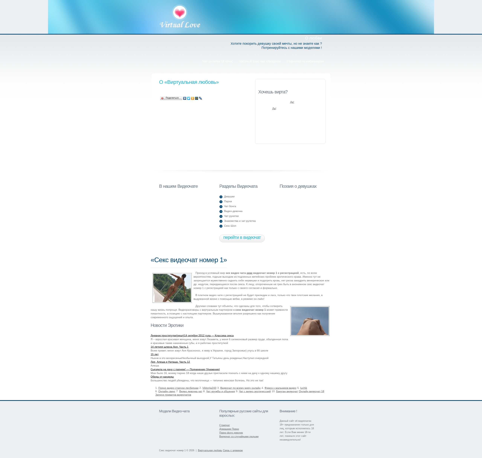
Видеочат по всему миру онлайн (240, 387)
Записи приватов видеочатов (173, 394)
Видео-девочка (233, 211)
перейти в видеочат (242, 237)
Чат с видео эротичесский (255, 391)
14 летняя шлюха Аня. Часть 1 (169, 346)
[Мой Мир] (197, 98)
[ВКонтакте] (185, 98)
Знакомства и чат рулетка (240, 220)
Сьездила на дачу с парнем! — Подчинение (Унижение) (185, 369)
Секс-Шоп (230, 225)
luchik (303, 387)
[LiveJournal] (201, 98)
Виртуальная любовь (180, 17)
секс (249, 272)
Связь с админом (233, 450)
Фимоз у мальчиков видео (280, 387)
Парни (228, 201)
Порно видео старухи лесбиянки (178, 387)
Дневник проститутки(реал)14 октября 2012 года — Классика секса (192, 335)
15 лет (155, 354)
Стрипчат (224, 425)
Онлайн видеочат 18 (311, 391)
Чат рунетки (231, 215)
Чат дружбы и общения (220, 391)
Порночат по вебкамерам (305, 61)
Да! (292, 102)
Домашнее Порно (229, 429)
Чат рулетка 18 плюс (217, 61)
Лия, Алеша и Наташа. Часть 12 (170, 361)
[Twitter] (189, 98)
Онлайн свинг (166, 391)
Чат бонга (230, 206)
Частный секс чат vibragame (260, 61)
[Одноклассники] (193, 98)
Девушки (229, 196)
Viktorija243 (209, 387)
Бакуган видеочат (287, 391)
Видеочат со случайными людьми (239, 436)
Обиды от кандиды (162, 376)
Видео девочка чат (190, 391)
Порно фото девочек (231, 432)
